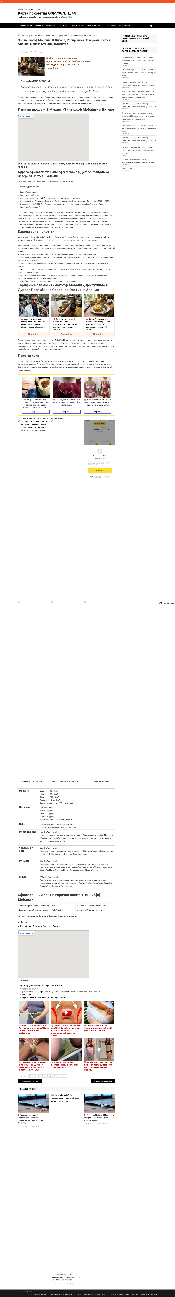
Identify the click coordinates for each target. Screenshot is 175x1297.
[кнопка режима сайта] (152, 26)
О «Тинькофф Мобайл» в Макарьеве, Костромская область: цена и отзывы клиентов (99, 1117)
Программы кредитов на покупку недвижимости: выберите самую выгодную (139, 105)
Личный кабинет (93, 26)
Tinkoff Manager (37, 52)
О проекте (112, 1294)
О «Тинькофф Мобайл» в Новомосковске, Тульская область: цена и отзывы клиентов (66, 1277)
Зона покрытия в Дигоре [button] (78, 213)
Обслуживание (77, 26)
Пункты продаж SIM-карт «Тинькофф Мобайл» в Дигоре (42, 986)
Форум (127, 26)
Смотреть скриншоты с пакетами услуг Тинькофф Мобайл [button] (41, 418)
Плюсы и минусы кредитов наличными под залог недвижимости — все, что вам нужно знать (139, 73)
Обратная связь (124, 1294)
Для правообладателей (149, 1294)
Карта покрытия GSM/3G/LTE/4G (47, 13)
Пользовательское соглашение (61, 1294)
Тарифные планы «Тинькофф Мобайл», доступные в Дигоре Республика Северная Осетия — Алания (60, 992)
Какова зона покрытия (29, 989)
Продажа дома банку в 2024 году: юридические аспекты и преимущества (138, 83)
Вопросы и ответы (113, 26)
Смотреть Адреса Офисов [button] (28, 187)
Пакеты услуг (25, 995)
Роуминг (63, 26)
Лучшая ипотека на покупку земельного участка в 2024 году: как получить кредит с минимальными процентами (139, 94)
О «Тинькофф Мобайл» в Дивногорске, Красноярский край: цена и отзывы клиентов (32, 1081)
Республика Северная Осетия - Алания (52, 1076)
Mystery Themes (38, 1292)
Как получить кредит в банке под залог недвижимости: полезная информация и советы (138, 60)
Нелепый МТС (127, 169)
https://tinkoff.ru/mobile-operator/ (90, 910)
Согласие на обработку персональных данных (90, 1294)
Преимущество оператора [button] (99, 213)
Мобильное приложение (45, 26)
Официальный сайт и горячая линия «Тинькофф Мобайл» (43, 998)
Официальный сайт (27, 910)
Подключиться (26, 26)
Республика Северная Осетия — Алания (40, 926)
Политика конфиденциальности (37, 1294)
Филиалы (22, 48)
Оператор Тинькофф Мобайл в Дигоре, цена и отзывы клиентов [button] (43, 213)
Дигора (24, 922)
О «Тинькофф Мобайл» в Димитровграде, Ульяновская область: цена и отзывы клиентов (104, 1081)
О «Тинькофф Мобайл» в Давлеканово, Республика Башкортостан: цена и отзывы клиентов (31, 1119)
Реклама (135, 1294)
